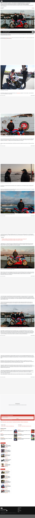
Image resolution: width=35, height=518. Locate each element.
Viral (6, 449)
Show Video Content (17, 403)
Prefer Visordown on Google (6, 31)
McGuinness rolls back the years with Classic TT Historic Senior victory (24, 438)
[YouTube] (7, 510)
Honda (10, 37)
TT (7, 140)
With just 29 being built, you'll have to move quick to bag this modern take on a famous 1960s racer (8, 491)
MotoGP (6, 463)
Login (18, 511)
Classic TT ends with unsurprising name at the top (7, 431)
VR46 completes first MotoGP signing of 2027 (7, 456)
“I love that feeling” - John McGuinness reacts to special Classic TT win (24, 435)
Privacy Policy (13, 419)
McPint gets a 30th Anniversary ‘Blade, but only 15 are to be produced (24, 431)
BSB (6, 38)
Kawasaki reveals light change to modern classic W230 (8, 460)
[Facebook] (1, 510)
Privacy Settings (19, 510)
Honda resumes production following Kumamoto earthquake (7, 435)
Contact (18, 509)
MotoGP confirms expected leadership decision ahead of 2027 (7, 477)
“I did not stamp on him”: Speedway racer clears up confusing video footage (8, 451)
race (26, 37)
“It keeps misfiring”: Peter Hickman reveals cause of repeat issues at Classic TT (7, 472)
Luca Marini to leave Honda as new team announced (7, 465)
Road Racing (2, 437)
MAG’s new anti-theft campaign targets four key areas (8, 446)
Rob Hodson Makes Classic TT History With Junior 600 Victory (6, 438)
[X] (5, 510)
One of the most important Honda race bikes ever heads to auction (8, 482)
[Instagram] (3, 510)
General (6, 444)
